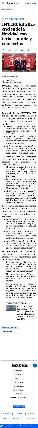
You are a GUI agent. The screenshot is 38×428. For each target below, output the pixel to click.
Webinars (20, 386)
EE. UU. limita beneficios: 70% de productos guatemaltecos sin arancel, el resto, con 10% (25, 312)
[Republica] (12, 3)
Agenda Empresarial (19, 398)
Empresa (19, 378)
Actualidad (7, 331)
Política (20, 375)
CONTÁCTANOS (30, 418)
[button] (3, 50)
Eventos (19, 394)
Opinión (20, 382)
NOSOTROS (31, 413)
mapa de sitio (6, 413)
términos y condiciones (11, 418)
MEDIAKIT (19, 413)
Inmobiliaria (19, 390)
